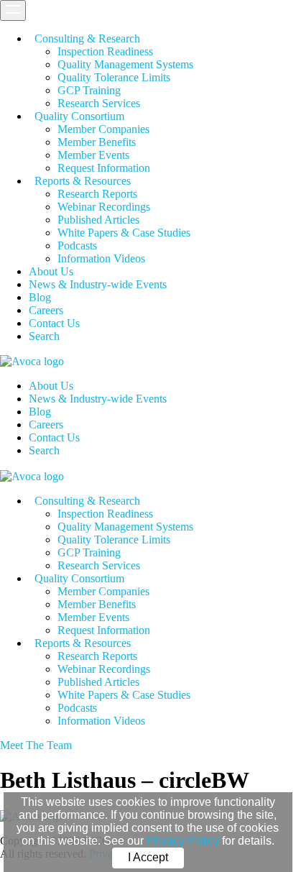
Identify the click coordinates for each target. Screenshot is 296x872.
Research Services (98, 103)
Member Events (93, 155)
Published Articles (98, 220)
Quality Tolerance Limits (113, 77)
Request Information (103, 168)
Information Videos (101, 258)
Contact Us (54, 323)
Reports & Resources (83, 181)
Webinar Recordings (103, 207)
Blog (40, 297)
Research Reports (97, 194)
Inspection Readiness (105, 51)
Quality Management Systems (125, 64)
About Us (51, 271)
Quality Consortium (79, 116)
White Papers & (123, 232)
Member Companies (103, 129)
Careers (46, 310)
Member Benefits (96, 142)
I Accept (148, 857)
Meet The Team (36, 745)
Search (44, 336)
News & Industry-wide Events (98, 284)
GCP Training (89, 90)
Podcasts (77, 245)
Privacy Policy (183, 841)
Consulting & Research (87, 38)
